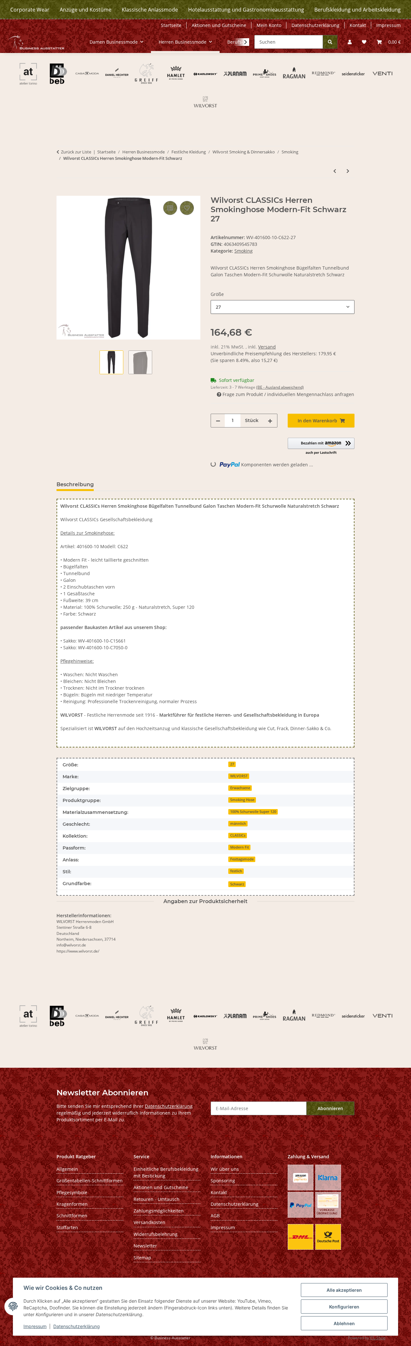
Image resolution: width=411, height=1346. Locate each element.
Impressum (35, 1326)
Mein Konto (269, 25)
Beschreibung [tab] (75, 484)
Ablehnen (344, 1323)
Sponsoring (223, 1181)
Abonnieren (330, 1108)
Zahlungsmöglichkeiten (159, 1211)
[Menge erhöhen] (270, 420)
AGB (215, 1215)
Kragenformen (72, 1204)
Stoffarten (67, 1227)
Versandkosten (149, 1222)
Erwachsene (240, 788)
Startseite (171, 25)
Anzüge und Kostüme (85, 9)
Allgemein (67, 1169)
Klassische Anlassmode (150, 9)
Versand (267, 347)
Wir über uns (225, 1169)
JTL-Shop (377, 1338)
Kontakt (358, 25)
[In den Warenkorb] (62, 192)
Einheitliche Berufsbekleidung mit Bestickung (166, 1172)
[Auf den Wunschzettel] (187, 208)
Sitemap (142, 1258)
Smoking (243, 251)
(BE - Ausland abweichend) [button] (280, 387)
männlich (238, 823)
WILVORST (239, 776)
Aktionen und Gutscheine (219, 25)
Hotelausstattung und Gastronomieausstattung (246, 9)
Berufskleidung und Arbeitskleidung (357, 9)
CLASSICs (237, 835)
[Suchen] (330, 42)
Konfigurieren (344, 1306)
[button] (350, 42)
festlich (236, 871)
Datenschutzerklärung (76, 1326)
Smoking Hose (242, 800)
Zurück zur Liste (76, 152)
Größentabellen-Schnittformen (90, 1181)
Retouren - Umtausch (156, 1199)
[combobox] (282, 307)
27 (232, 764)
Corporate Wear (29, 9)
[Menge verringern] (218, 420)
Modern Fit (239, 847)
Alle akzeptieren (344, 1290)
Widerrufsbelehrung (156, 1234)
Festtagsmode (242, 859)
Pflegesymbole (72, 1192)
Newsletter (145, 1246)
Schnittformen (72, 1215)
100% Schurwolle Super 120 (253, 811)
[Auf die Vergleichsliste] (170, 208)
